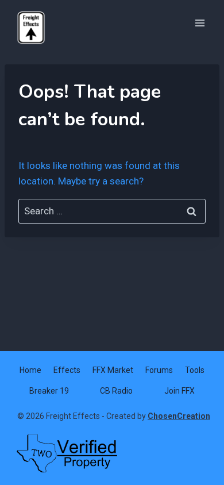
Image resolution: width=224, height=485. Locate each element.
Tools (194, 370)
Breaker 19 (49, 390)
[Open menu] (199, 23)
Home (30, 370)
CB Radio (116, 390)
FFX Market (112, 370)
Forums (159, 370)
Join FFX (179, 390)
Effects (66, 370)
